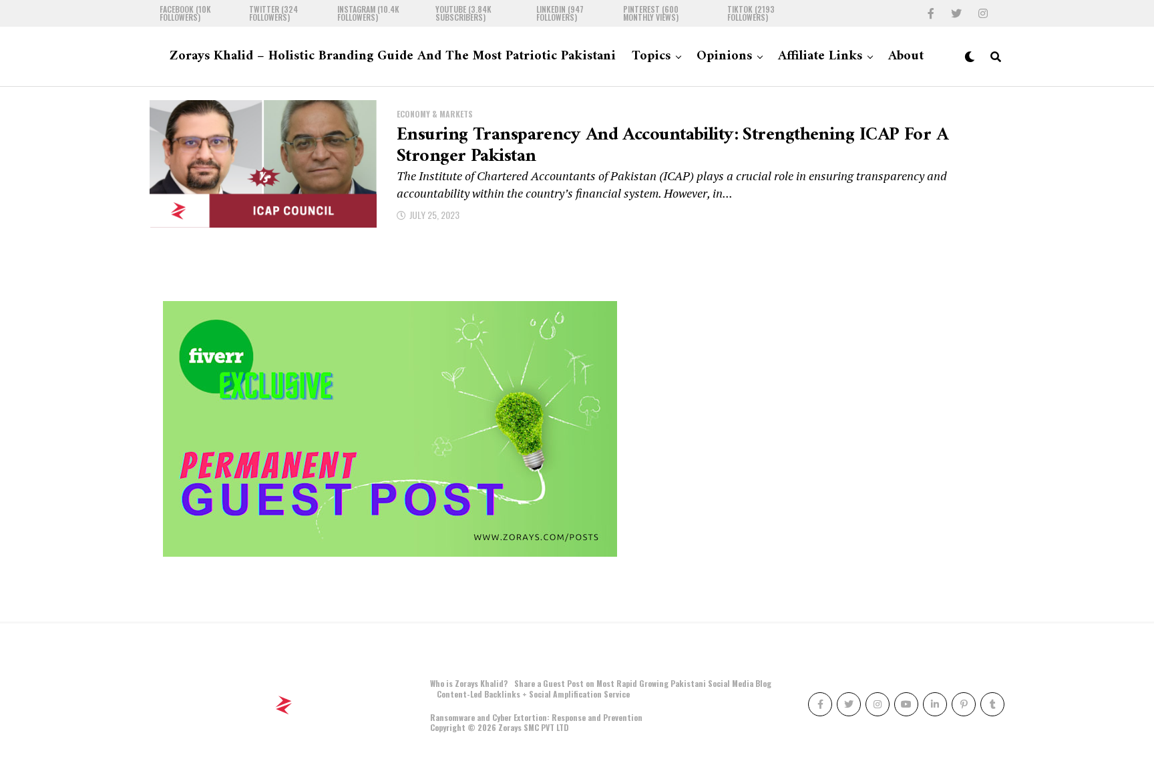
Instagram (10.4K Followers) (368, 13)
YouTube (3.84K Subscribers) (463, 13)
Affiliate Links (820, 56)
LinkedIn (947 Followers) (560, 13)
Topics (651, 56)
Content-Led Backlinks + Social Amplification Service (533, 694)
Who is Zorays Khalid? (469, 683)
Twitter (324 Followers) (273, 13)
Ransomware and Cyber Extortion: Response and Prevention (536, 717)
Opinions (724, 56)
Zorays (510, 727)
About (906, 56)
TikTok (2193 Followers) (751, 13)
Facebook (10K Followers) (185, 13)
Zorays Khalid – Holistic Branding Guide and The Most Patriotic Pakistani (393, 56)
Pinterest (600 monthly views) (651, 13)
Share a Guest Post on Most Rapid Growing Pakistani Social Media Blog (642, 683)
